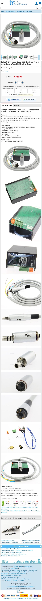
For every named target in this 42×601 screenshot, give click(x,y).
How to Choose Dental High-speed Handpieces (13, 554)
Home (2, 11)
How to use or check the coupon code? (11, 575)
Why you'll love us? (29, 572)
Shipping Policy (28, 566)
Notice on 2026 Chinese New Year (10, 549)
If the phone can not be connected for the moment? (14, 570)
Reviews (16, 105)
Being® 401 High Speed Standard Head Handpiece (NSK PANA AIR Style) (31, 542)
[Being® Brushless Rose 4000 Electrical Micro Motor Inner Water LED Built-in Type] (21, 34)
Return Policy (14, 568)
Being (6, 71)
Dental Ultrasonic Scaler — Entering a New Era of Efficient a (17, 550)
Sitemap (22, 580)
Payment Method (18, 566)
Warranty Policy (33, 570)
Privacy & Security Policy (15, 572)
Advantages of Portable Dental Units (10, 555)
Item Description (7, 105)
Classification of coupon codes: (17, 573)
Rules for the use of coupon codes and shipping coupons (16, 579)
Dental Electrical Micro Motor (24, 11)
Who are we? (4, 573)
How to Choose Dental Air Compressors (11, 552)
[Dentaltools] (20, 592)
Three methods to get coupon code (10, 577)
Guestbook (8, 580)
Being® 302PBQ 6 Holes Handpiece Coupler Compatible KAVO (9, 542)
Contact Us (15, 580)
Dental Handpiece (10, 11)
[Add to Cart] (13, 99)
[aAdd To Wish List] (29, 99)
